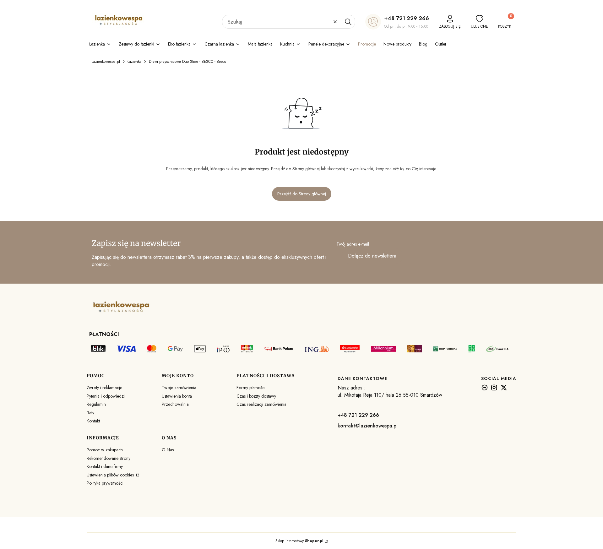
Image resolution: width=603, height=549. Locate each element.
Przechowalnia (175, 404)
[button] (348, 21)
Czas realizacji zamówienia (261, 404)
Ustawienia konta (177, 396)
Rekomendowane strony (108, 458)
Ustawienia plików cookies (111, 475)
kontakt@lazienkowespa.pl (368, 425)
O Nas (168, 450)
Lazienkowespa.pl (106, 61)
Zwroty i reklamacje (104, 387)
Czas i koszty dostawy (256, 396)
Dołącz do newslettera (372, 255)
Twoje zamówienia (179, 387)
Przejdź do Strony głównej (301, 194)
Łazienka (134, 61)
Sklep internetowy (299, 541)
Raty (90, 413)
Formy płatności (250, 387)
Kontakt (93, 421)
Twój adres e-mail (352, 244)
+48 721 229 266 (406, 18)
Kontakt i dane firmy (105, 466)
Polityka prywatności (105, 483)
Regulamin (96, 404)
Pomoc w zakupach (105, 450)
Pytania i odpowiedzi (106, 396)
